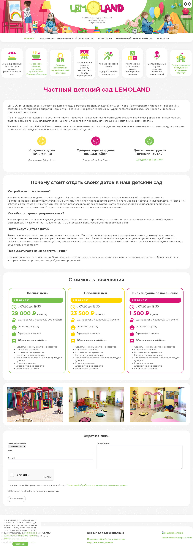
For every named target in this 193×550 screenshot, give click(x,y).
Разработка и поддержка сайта (177, 538)
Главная (29, 38)
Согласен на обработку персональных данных (34, 491)
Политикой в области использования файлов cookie (20, 535)
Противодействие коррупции (134, 38)
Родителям (105, 38)
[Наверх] (188, 545)
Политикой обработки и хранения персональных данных (97, 485)
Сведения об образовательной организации (66, 38)
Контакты (163, 38)
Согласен (20, 544)
